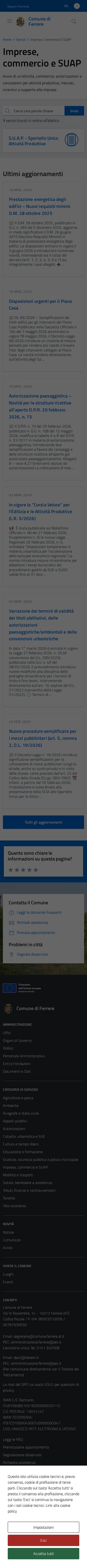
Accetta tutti (43, 1553)
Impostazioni (43, 1527)
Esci (43, 1540)
